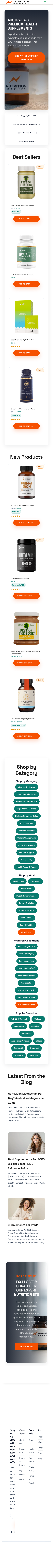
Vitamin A (34, 1055)
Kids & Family (26, 860)
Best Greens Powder (26, 997)
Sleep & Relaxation (26, 845)
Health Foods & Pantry (26, 867)
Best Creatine (26, 983)
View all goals (26, 932)
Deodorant (34, 1048)
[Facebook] (11, 1532)
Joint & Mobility (26, 925)
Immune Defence (26, 910)
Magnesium (19, 1026)
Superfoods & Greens (26, 809)
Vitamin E (19, 1055)
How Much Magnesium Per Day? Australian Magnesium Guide (26, 1098)
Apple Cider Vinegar (20, 1041)
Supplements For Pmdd (23, 1225)
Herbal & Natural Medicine (26, 816)
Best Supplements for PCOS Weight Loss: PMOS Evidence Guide (26, 1164)
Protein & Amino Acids (26, 794)
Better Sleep (26, 888)
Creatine (35, 1026)
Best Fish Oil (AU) (26, 954)
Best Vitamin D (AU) (26, 968)
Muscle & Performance (26, 896)
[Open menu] (44, 2)
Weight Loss (18, 881)
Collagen (38, 1019)
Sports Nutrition (26, 823)
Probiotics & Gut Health (26, 801)
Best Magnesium (26, 961)
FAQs (21, 1479)
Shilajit (39, 1041)
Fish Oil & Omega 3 (19, 1019)
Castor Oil (18, 1048)
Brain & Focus (26, 917)
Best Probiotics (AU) (26, 975)
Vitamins (42, 1442)
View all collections (26, 1004)
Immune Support (26, 852)
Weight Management (26, 838)
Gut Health (35, 881)
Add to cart (24, 219)
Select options (24, 596)
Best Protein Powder (26, 990)
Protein (41, 1437)
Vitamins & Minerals (26, 787)
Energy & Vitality (26, 903)
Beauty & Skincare (27, 830)
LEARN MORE (26, 1346)
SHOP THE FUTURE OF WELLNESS (26, 58)
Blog (40, 1458)
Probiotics (26, 1033)
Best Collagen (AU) (26, 946)
